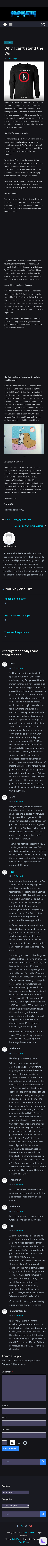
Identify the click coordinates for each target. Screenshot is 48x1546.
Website (5, 1429)
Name (5, 1405)
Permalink (19, 668)
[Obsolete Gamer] (5, 24)
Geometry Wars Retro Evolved (29, 525)
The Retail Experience (16, 632)
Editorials (8, 42)
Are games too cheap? (17, 615)
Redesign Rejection (15, 598)
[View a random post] (43, 24)
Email (4, 1417)
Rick (12, 871)
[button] (43, 1541)
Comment (7, 1371)
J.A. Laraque (13, 59)
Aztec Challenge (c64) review (18, 519)
